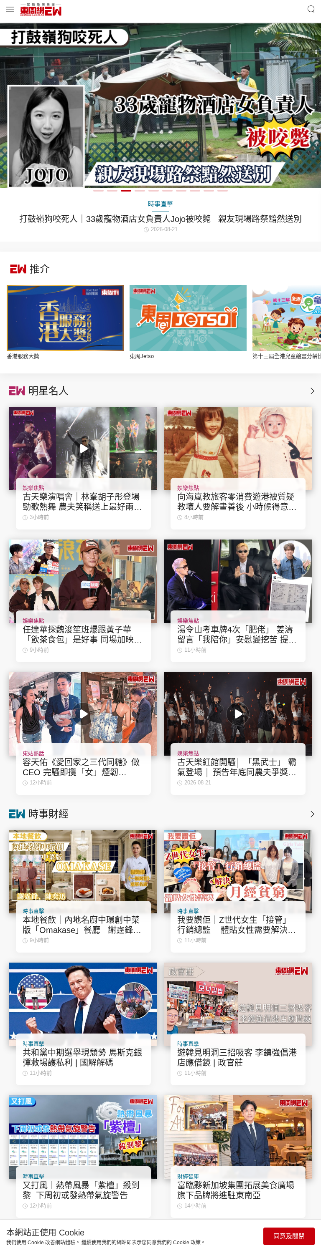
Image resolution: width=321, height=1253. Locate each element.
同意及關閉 (289, 1236)
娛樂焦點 (33, 488)
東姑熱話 (33, 753)
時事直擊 (33, 911)
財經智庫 (188, 1176)
